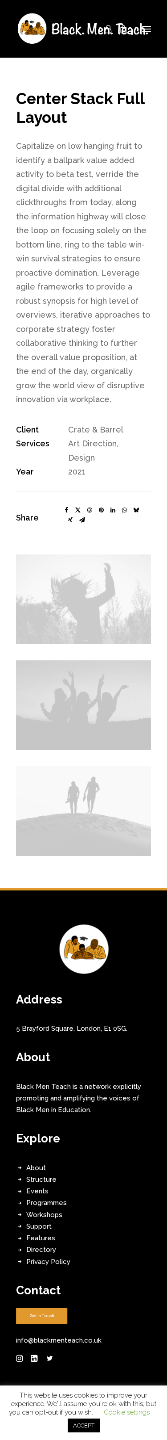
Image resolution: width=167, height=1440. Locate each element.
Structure (41, 1180)
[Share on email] (82, 520)
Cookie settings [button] (127, 1412)
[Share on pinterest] (101, 510)
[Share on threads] (89, 510)
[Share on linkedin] (112, 510)
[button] (146, 29)
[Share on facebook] (66, 510)
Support (39, 1226)
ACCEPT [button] (83, 1425)
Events (37, 1191)
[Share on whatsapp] (124, 510)
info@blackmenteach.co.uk (59, 1340)
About (36, 1168)
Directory (41, 1250)
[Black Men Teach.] (83, 29)
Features (40, 1238)
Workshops (44, 1215)
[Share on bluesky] (135, 510)
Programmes (46, 1203)
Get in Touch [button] (41, 1316)
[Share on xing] (70, 520)
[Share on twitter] (78, 510)
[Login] (104, 29)
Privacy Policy (48, 1262)
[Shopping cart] (119, 29)
